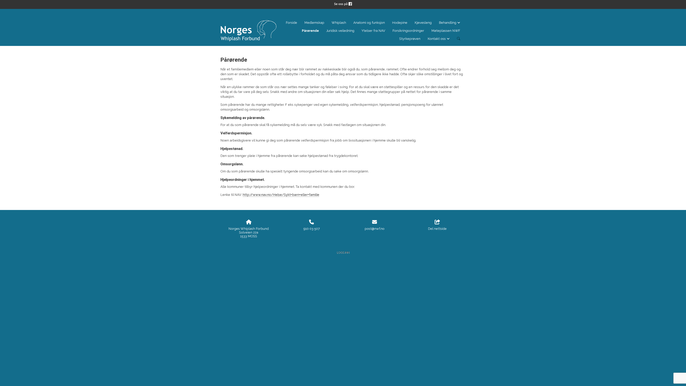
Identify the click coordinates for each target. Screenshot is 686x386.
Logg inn (343, 252)
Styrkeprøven (409, 39)
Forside (291, 22)
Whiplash (339, 22)
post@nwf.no (374, 229)
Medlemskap (314, 22)
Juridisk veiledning (340, 31)
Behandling (449, 24)
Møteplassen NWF (445, 31)
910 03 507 (311, 229)
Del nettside (437, 229)
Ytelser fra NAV (373, 31)
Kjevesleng (423, 22)
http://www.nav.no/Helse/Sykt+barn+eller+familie (281, 195)
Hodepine (399, 22)
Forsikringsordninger (408, 31)
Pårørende (310, 31)
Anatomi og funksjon (369, 22)
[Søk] (458, 38)
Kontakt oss (439, 40)
